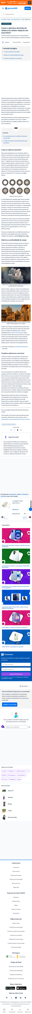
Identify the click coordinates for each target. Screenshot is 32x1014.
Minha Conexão (16, 909)
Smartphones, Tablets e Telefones (18, 494)
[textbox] (16, 727)
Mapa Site (16, 887)
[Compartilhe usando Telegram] (21, 430)
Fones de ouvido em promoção (16, 931)
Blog (9, 19)
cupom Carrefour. (25, 419)
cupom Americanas (15, 419)
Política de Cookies (16, 875)
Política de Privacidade (16, 879)
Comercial (16, 867)
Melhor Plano (16, 901)
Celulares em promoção (16, 927)
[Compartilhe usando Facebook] (11, 430)
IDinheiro (16, 897)
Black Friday (16, 923)
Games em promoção (16, 935)
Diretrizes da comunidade (16, 966)
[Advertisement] (16, 747)
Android (3, 496)
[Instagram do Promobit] (16, 997)
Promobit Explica (15, 19)
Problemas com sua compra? (16, 978)
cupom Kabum (5, 419)
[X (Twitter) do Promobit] (11, 997)
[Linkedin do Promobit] (20, 997)
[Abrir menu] (3, 8)
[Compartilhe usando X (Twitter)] (14, 430)
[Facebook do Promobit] (7, 997)
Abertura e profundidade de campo (14, 55)
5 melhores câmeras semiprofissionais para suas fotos (15, 142)
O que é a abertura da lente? (12, 51)
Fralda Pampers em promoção (16, 943)
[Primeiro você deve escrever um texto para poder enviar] (29, 727)
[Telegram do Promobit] (25, 997)
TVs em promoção (16, 947)
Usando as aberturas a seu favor (13, 58)
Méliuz (16, 905)
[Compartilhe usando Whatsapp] (17, 430)
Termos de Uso (16, 883)
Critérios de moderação (16, 970)
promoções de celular (20, 346)
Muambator (16, 913)
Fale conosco (16, 871)
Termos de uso (19, 677)
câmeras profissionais (17, 332)
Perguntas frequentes (16, 974)
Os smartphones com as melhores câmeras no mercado (15, 137)
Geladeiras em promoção (16, 939)
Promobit (3, 19)
